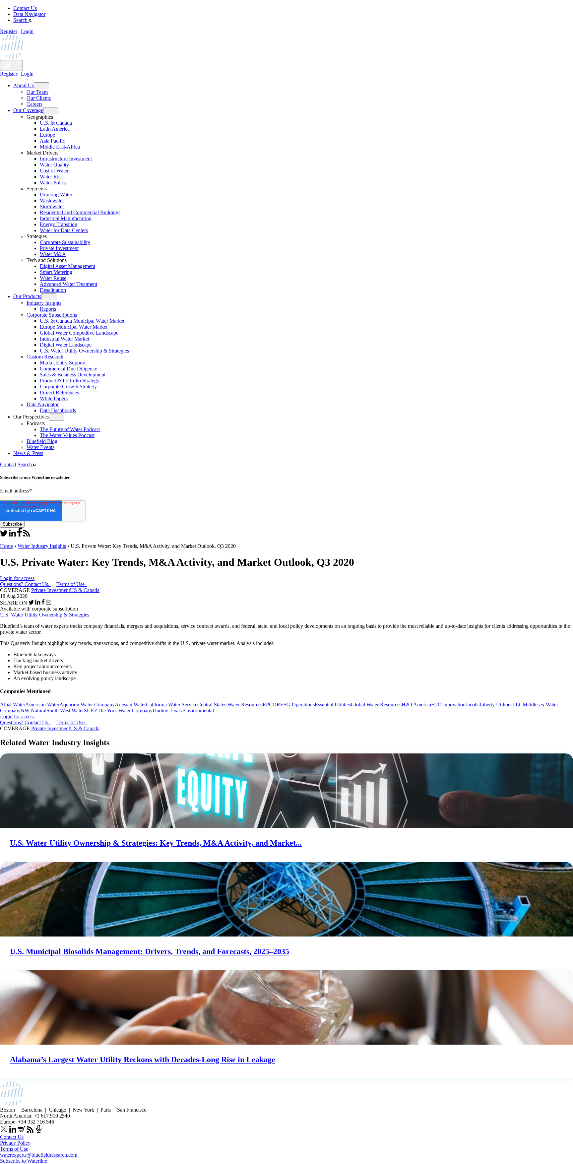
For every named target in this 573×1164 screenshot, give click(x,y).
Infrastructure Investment (66, 159)
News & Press (28, 453)
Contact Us (25, 8)
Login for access (17, 578)
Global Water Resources (376, 704)
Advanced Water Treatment (68, 284)
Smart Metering (56, 272)
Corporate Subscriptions (52, 315)
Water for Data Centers (64, 230)
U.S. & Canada (56, 123)
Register (8, 31)
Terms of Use (71, 584)
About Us (23, 85)
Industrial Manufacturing (66, 218)
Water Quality (54, 164)
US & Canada (84, 590)
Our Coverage (28, 110)
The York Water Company (125, 710)
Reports (48, 309)
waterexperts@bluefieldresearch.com (38, 1155)
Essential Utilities (333, 704)
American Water (42, 704)
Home (6, 546)
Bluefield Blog (42, 441)
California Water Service (171, 704)
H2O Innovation (448, 704)
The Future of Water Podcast (70, 429)
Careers (34, 104)
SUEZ (90, 710)
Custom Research (45, 356)
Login (27, 31)
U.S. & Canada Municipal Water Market (82, 321)
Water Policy (53, 182)
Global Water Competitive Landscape (79, 333)
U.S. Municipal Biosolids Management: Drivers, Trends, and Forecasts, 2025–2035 (149, 951)
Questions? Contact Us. (24, 584)
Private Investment (59, 248)
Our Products (27, 296)
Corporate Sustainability (65, 242)
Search (21, 20)
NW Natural (33, 710)
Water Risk (51, 176)
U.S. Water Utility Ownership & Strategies (84, 351)
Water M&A (53, 254)
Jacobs (472, 704)
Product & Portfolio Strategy (69, 380)
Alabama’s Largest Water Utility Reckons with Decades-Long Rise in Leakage (142, 1059)
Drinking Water (56, 194)
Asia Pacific (52, 141)
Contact (8, 464)
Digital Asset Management (67, 266)
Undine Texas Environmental (183, 710)
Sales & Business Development (72, 374)
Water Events (40, 447)
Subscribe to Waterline (23, 1161)
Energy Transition (58, 224)
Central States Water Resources (230, 704)
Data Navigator (29, 14)
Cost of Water (54, 170)
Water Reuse (53, 278)
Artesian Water (130, 704)
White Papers (54, 398)
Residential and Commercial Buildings (80, 212)
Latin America (55, 129)
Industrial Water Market (64, 339)
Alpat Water (12, 704)
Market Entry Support (63, 362)
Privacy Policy (15, 1143)
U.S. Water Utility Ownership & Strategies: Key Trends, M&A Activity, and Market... (156, 843)
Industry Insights (44, 303)
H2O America (416, 704)
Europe (47, 135)
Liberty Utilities (495, 704)
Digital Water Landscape (66, 345)
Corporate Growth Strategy (68, 386)
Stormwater (52, 206)
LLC (517, 704)
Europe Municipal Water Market (73, 327)
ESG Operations (297, 704)
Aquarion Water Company (87, 704)
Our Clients (39, 98)
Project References (59, 392)
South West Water (65, 710)
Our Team (37, 92)
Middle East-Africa (60, 147)
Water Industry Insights (42, 546)
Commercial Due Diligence (68, 368)
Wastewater (52, 200)
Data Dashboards (58, 410)
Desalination (53, 290)
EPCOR (271, 704)
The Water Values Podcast (67, 435)
